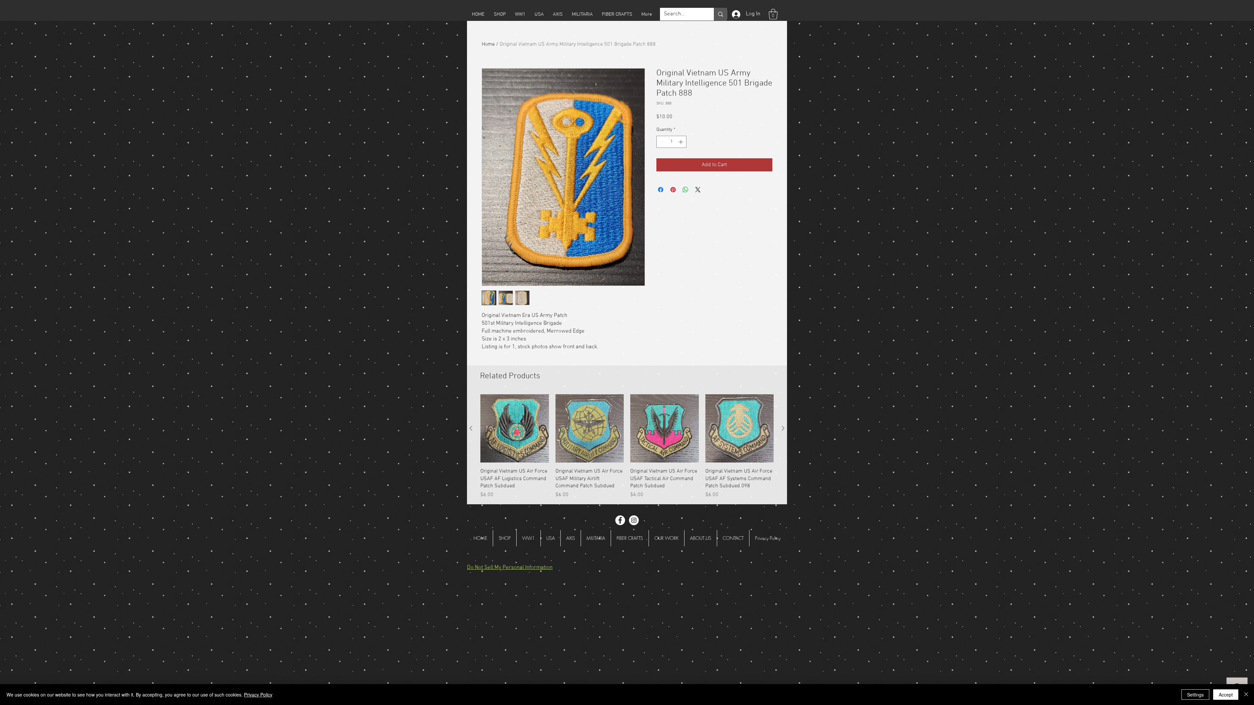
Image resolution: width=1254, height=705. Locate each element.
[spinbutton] (671, 142)
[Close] (1246, 694)
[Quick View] (514, 428)
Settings (1195, 694)
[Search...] (720, 14)
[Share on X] (698, 190)
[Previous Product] (471, 428)
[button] (499, 14)
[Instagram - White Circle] (634, 520)
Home (488, 44)
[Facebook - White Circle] (620, 520)
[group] (627, 446)
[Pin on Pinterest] (673, 190)
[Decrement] (661, 142)
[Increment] (681, 142)
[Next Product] (783, 428)
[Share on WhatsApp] (685, 190)
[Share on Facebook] (661, 190)
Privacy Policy (258, 694)
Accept (1226, 694)
